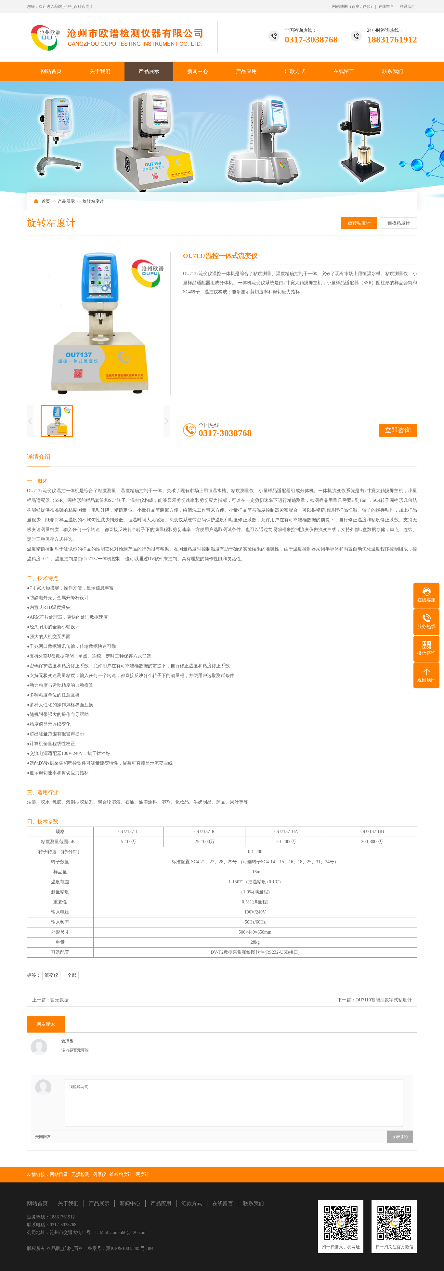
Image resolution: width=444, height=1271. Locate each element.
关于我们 (100, 71)
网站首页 (51, 71)
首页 (46, 201)
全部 (71, 975)
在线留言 (386, 6)
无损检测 (80, 1174)
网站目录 (59, 1174)
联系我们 (407, 6)
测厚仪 (99, 1174)
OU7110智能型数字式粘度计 (384, 1000)
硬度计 (142, 1174)
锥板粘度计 (398, 223)
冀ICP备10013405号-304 (129, 1248)
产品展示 (148, 71)
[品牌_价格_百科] (123, 33)
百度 (355, 6)
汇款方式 (295, 71)
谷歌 (366, 6)
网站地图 (340, 6)
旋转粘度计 (93, 201)
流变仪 (51, 975)
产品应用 (246, 71)
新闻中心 (197, 71)
